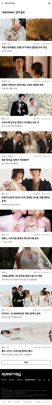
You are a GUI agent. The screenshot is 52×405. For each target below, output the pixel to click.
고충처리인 (19, 380)
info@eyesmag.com (21, 392)
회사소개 (4, 380)
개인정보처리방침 (30, 380)
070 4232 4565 (7, 392)
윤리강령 (11, 380)
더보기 (26, 362)
